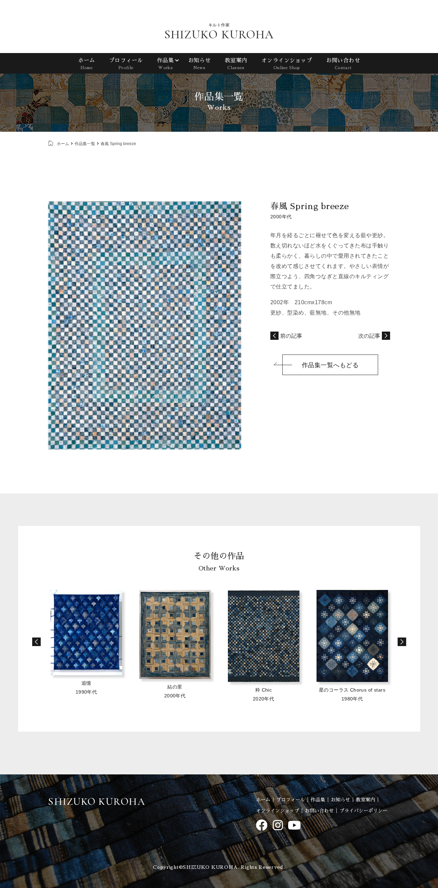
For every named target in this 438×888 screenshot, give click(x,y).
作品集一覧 (85, 143)
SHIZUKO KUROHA (219, 34)
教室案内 (236, 64)
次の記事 (369, 336)
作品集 (165, 64)
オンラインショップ (286, 64)
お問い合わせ (343, 64)
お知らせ (199, 64)
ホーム (86, 64)
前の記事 (291, 336)
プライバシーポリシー (363, 810)
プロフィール (126, 64)
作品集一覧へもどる (330, 365)
